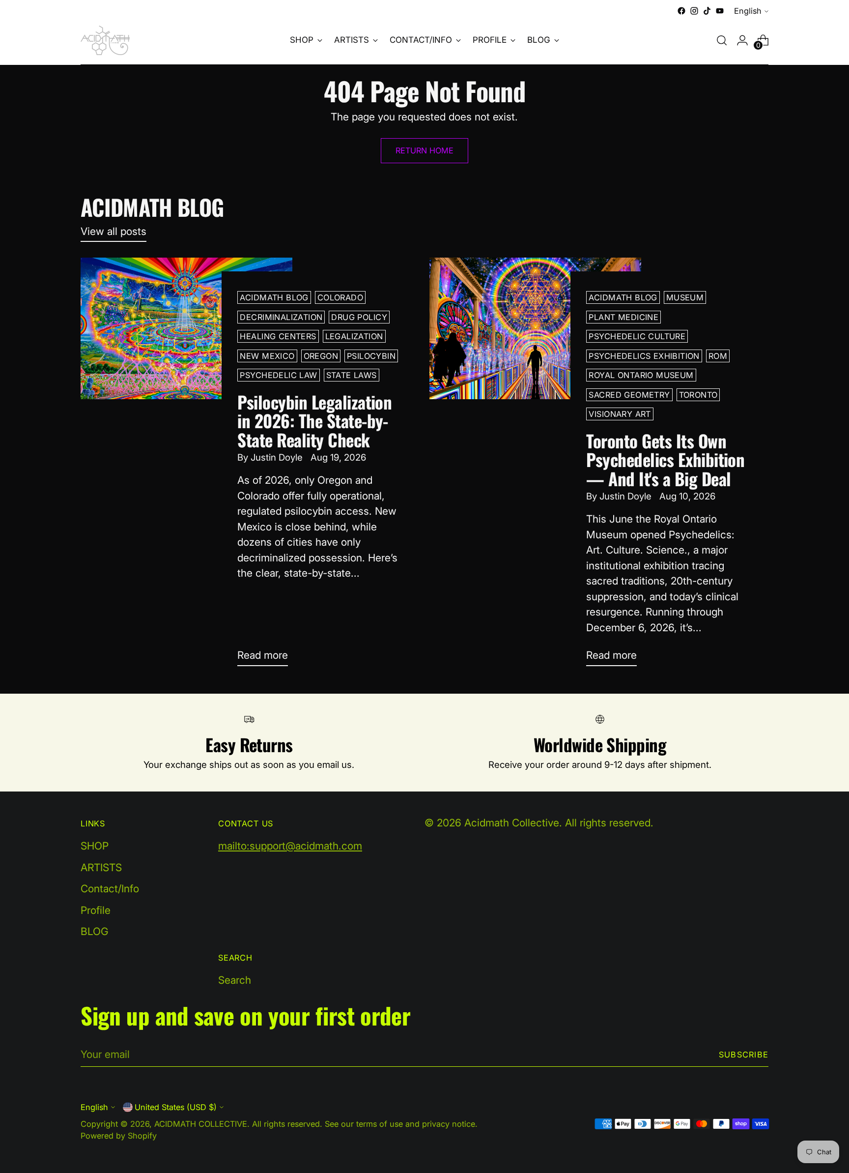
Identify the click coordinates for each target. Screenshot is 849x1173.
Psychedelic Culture (637, 336)
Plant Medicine (623, 317)
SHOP (95, 846)
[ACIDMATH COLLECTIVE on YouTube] (719, 10)
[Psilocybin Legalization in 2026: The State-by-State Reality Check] (186, 466)
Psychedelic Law (278, 375)
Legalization (354, 336)
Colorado (340, 297)
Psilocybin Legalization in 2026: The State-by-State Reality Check (314, 420)
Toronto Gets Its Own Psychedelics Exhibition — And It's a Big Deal (665, 459)
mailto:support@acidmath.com (290, 846)
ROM (717, 356)
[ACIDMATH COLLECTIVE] (105, 40)
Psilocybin (371, 356)
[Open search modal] (722, 40)
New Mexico (267, 356)
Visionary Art (620, 414)
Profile (96, 910)
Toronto (698, 395)
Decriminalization (281, 317)
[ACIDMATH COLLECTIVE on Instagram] (694, 10)
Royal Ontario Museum (641, 375)
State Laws (351, 375)
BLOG (95, 931)
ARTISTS (101, 867)
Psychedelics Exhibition (644, 356)
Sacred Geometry (629, 395)
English (748, 11)
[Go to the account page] (742, 40)
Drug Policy (359, 317)
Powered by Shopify (119, 1136)
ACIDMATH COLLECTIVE (200, 1124)
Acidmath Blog (274, 297)
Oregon (321, 356)
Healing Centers (278, 336)
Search (234, 980)
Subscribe (743, 1054)
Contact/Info (110, 888)
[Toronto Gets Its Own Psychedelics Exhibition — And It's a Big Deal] (535, 466)
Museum (685, 297)
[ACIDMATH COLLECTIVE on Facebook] (681, 10)
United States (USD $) (176, 1107)
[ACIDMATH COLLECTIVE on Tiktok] (707, 10)
